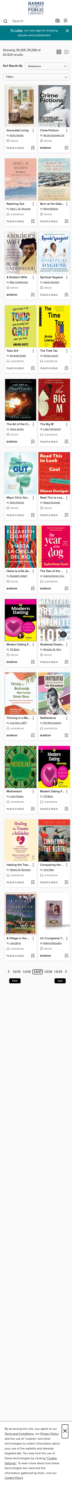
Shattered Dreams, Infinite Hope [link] (52, 644)
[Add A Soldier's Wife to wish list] (32, 295)
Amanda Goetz (18, 355)
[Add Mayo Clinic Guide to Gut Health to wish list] (32, 515)
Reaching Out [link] (15, 204)
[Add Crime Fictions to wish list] (66, 148)
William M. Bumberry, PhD (21, 869)
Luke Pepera (16, 796)
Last (60, 981)
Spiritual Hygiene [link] (51, 277)
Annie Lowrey (50, 355)
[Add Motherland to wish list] (32, 809)
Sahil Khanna (17, 502)
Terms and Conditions (19, 1434)
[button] (58, 53)
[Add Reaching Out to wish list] (32, 221)
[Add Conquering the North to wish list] (66, 882)
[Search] (5, 21)
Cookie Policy (14, 1478)
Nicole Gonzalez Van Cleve (54, 135)
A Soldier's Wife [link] (17, 277)
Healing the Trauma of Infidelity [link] (19, 865)
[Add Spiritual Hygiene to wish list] (66, 295)
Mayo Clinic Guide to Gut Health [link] (19, 498)
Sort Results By (13, 66)
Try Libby (16, 31)
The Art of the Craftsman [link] (19, 424)
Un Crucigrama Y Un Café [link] (52, 938)
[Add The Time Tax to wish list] (66, 368)
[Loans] (57, 21)
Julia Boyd (15, 943)
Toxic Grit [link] (12, 351)
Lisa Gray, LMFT (18, 722)
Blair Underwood (19, 282)
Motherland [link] (14, 791)
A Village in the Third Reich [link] (19, 938)
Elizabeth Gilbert (18, 576)
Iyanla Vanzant (51, 282)
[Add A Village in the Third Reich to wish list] (32, 956)
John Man (48, 869)
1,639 (58, 972)
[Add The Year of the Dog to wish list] (66, 588)
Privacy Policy (49, 1434)
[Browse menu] (65, 20)
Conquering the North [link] (52, 865)
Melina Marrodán (52, 943)
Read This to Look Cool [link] (52, 498)
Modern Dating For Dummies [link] (19, 644)
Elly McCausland (52, 722)
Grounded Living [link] (18, 130)
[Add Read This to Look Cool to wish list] (66, 515)
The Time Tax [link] (48, 351)
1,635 (17, 972)
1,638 (48, 972)
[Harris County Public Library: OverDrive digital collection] (36, 8)
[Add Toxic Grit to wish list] (32, 368)
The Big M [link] (47, 424)
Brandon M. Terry (52, 649)
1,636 (27, 972)
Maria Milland (50, 208)
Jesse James (17, 429)
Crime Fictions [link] (49, 130)
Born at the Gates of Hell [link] (52, 204)
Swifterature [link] (48, 718)
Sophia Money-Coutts (54, 576)
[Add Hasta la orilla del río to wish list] (32, 588)
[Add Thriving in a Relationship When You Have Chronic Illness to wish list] (32, 735)
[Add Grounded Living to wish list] (32, 148)
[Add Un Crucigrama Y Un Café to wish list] (66, 956)
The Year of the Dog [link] (52, 571)
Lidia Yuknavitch (52, 429)
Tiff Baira (14, 649)
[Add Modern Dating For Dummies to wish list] (32, 662)
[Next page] (66, 972)
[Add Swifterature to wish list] (66, 735)
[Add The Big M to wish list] (66, 442)
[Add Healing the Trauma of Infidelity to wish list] (32, 882)
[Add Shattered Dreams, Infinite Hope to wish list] (66, 662)
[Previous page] (8, 972)
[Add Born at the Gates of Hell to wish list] (66, 221)
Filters (9, 77)
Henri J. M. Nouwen (20, 208)
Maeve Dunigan (51, 502)
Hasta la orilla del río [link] (19, 571)
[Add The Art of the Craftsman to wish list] (32, 442)
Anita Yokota (16, 135)
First (14, 981)
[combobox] (28, 21)
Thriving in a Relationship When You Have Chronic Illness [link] (19, 718)
